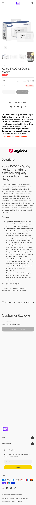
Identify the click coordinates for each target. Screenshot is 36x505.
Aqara (3, 66)
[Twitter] (15, 107)
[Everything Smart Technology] (18, 2)
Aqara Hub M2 (9, 191)
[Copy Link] (25, 107)
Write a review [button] (18, 329)
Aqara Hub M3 (19, 191)
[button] (3, 3)
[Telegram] (18, 107)
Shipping (19, 82)
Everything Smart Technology (14, 494)
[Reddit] (21, 107)
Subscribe (18, 467)
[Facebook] (11, 107)
